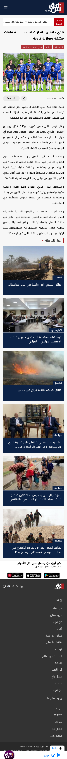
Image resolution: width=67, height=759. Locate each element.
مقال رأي (56, 676)
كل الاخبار (56, 669)
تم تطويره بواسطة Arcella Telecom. (33, 746)
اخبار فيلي (58, 47)
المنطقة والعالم (52, 656)
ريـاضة (58, 663)
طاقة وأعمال (54, 642)
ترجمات (58, 649)
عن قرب (57, 622)
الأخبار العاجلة (58, 22)
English (57, 715)
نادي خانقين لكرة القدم (32, 47)
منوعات (57, 683)
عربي (59, 708)
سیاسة (57, 608)
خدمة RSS (56, 735)
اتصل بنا (57, 729)
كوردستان (56, 615)
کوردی (58, 722)
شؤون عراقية (54, 635)
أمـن (59, 628)
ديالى (48, 47)
